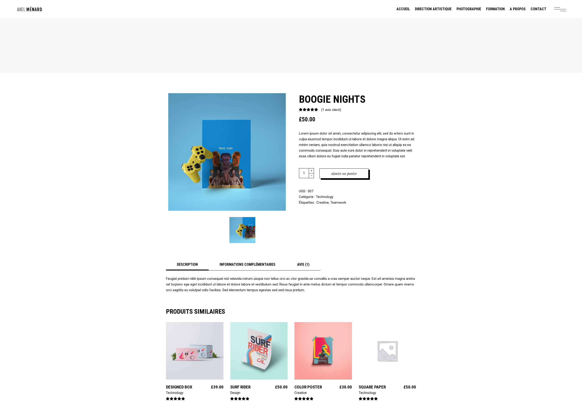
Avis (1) (303, 264)
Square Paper (372, 387)
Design (235, 393)
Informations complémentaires (247, 264)
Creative (322, 202)
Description (187, 264)
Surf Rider (240, 387)
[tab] (187, 264)
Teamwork (338, 202)
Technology (324, 197)
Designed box (179, 387)
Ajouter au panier (344, 173)
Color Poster (308, 387)
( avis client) (331, 110)
